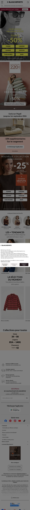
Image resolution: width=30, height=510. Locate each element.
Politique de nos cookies (5, 261)
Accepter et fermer (24, 264)
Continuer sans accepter (14, 264)
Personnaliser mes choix (5, 264)
